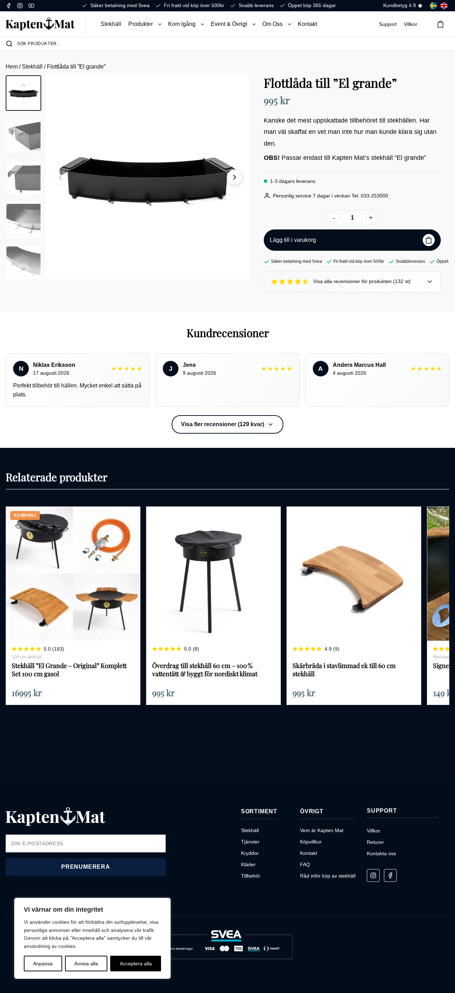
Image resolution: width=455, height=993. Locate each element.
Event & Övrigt (229, 24)
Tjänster (250, 842)
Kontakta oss (381, 853)
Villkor (410, 24)
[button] (160, 24)
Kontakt (307, 24)
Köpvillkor (311, 842)
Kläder (248, 864)
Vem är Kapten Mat (321, 830)
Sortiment (259, 811)
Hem (12, 67)
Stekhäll (111, 24)
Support (388, 24)
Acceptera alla (136, 963)
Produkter (140, 24)
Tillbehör (250, 876)
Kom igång (182, 24)
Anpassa (43, 963)
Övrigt (311, 811)
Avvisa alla (86, 963)
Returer (375, 842)
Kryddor (250, 853)
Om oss (272, 24)
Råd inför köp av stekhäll (327, 876)
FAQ (305, 864)
